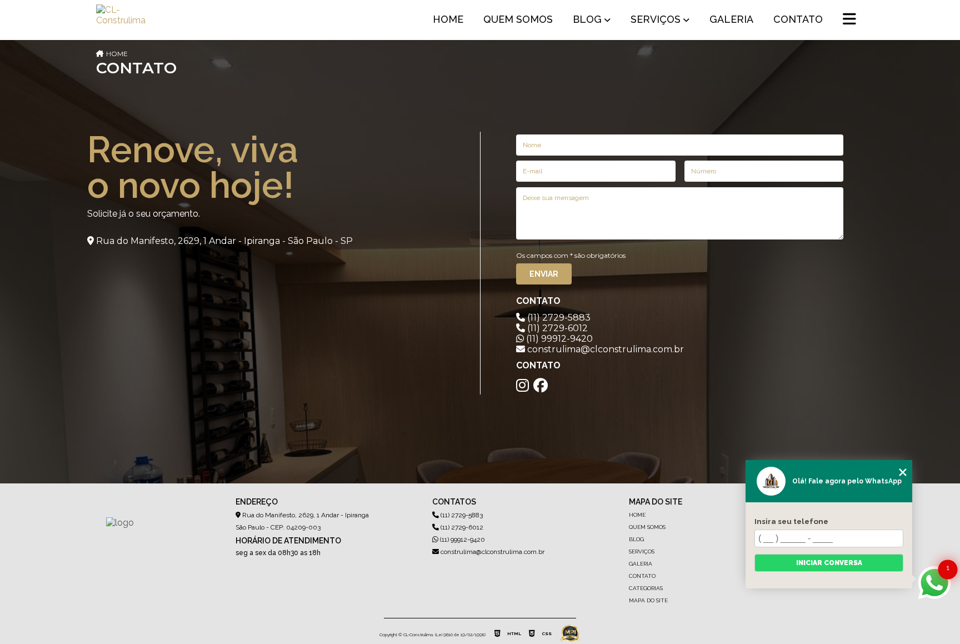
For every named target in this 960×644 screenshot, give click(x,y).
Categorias (646, 588)
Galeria (731, 19)
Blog (587, 19)
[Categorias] (849, 20)
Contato (798, 19)
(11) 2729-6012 (556, 328)
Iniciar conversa (829, 563)
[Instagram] (522, 386)
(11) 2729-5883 (558, 317)
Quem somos (518, 19)
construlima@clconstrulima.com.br (491, 552)
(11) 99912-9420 (558, 338)
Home (448, 19)
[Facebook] (540, 386)
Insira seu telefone (791, 521)
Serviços (656, 19)
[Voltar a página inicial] (122, 20)
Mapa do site (648, 600)
